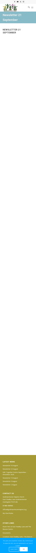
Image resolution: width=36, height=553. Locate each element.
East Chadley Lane (16, 537)
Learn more (14, 549)
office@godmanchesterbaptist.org (14, 509)
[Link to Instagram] (23, 1)
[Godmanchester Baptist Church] (15, 7)
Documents (7, 533)
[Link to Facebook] (14, 1)
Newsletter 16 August (10, 478)
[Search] (28, 7)
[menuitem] (28, 7)
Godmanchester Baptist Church (13, 497)
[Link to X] (20, 1)
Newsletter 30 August (10, 465)
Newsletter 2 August (10, 485)
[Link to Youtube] (17, 1)
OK (24, 549)
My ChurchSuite (8, 513)
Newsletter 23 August (10, 469)
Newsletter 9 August (10, 481)
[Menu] (32, 7)
